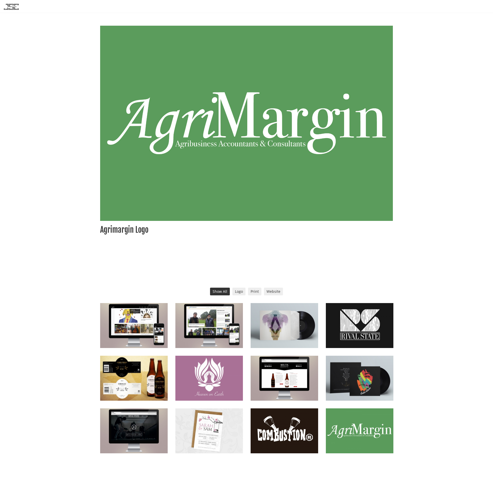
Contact (483, 6)
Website (273, 291)
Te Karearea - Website (209, 335)
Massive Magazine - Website (133, 335)
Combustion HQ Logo (284, 440)
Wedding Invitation (209, 440)
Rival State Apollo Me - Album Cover (284, 335)
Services (424, 6)
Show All (220, 291)
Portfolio (445, 6)
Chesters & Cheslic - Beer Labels (133, 388)
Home (407, 6)
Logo (239, 291)
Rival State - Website (133, 440)
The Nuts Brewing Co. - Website (284, 388)
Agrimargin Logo (359, 440)
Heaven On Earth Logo (209, 388)
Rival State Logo (359, 335)
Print (255, 291)
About (464, 6)
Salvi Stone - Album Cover (359, 388)
